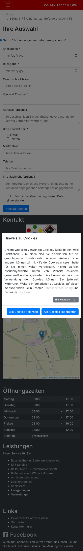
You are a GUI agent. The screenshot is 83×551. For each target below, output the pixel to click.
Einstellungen (62, 299)
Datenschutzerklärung (58, 288)
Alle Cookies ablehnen (23, 311)
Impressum (25, 292)
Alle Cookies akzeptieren (60, 311)
